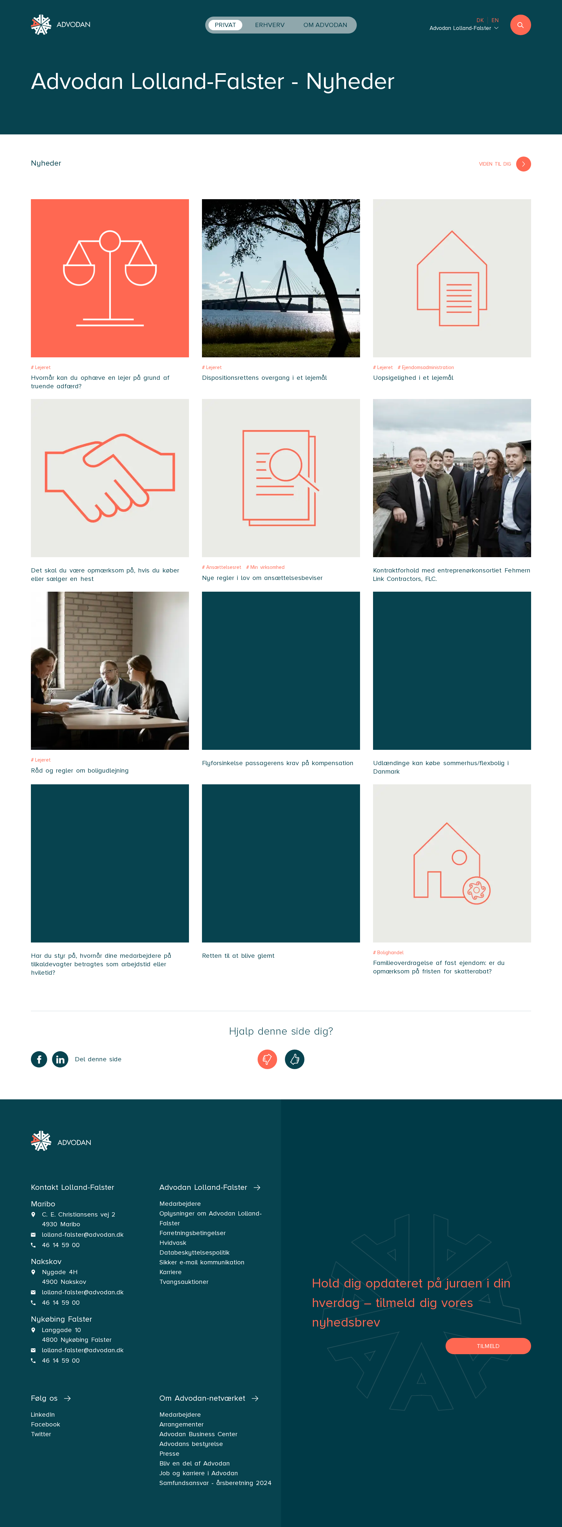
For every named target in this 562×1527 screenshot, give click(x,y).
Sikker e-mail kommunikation (202, 1262)
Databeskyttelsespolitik (194, 1253)
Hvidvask (172, 1243)
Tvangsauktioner (183, 1282)
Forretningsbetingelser (192, 1233)
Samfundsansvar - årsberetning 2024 (215, 1483)
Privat (225, 25)
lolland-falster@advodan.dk (83, 1235)
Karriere (170, 1272)
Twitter (41, 1434)
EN (495, 20)
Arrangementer (181, 1424)
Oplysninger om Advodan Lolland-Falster (210, 1218)
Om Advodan (325, 25)
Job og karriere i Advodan (198, 1473)
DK (480, 20)
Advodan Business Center (198, 1434)
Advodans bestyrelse (191, 1444)
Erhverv (270, 25)
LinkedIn (43, 1415)
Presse (169, 1454)
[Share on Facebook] (39, 1059)
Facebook (45, 1424)
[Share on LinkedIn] (60, 1059)
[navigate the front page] (61, 25)
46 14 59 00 (61, 1245)
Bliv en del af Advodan (194, 1463)
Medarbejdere (180, 1415)
